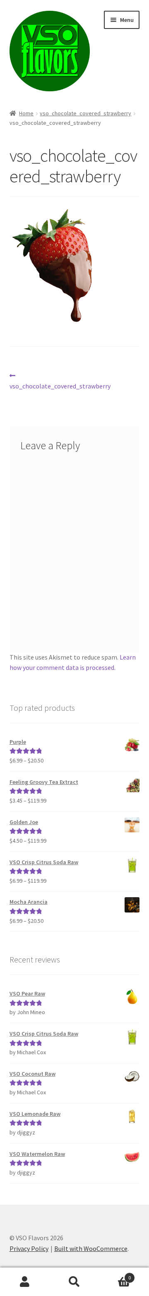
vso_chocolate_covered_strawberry (85, 113)
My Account (25, 1282)
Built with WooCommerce (90, 1248)
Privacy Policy (29, 1248)
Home (26, 113)
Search (74, 1282)
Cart (115, 1275)
